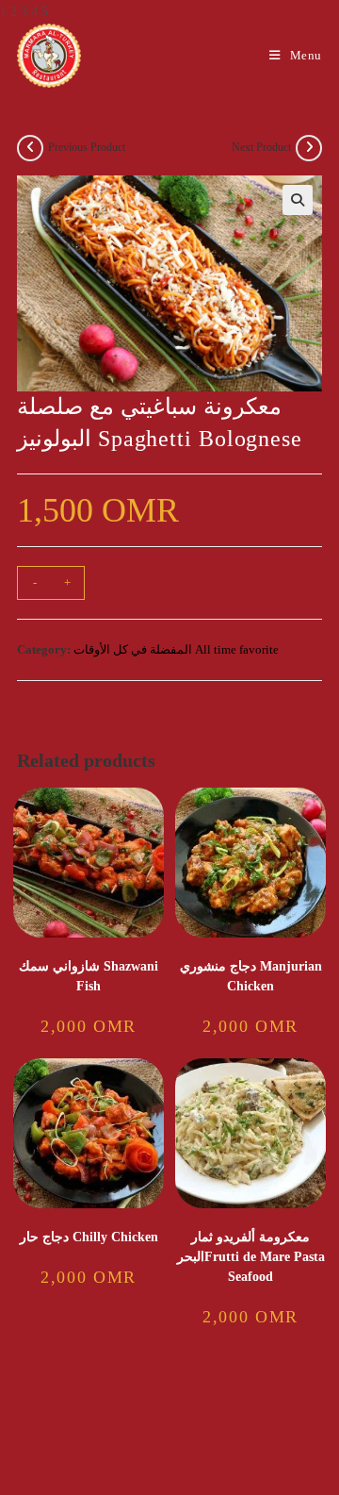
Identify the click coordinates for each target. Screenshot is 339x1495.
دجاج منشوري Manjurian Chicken (251, 976)
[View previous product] (30, 148)
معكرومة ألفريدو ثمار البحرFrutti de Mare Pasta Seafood (251, 1257)
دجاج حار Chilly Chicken (89, 1237)
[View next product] (309, 148)
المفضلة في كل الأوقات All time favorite (176, 649)
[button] (297, 200)
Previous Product (86, 147)
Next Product (261, 147)
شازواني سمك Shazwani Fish (88, 976)
